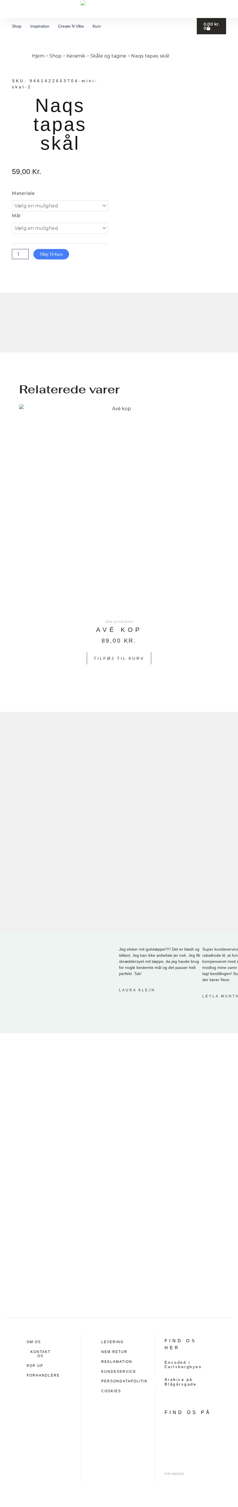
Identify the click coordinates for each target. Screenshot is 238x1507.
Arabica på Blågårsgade (181, 1381)
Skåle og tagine (108, 56)
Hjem (38, 56)
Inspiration (39, 26)
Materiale (23, 193)
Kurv (97, 26)
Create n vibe (71, 26)
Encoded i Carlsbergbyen (183, 1364)
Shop (16, 26)
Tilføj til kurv (51, 254)
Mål (16, 215)
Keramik (75, 56)
